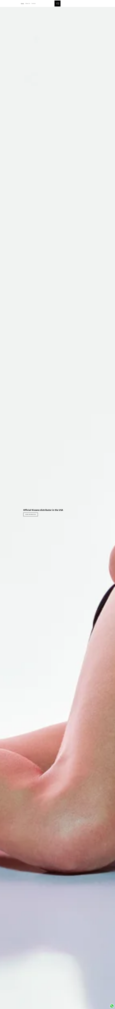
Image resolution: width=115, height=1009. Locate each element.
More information (30, 516)
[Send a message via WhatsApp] (111, 1006)
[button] (87, 3)
